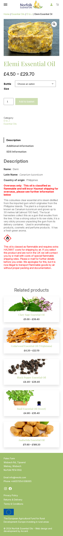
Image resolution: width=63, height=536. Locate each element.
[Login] (51, 5)
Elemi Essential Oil (29, 64)
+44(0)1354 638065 (21, 481)
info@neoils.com (17, 477)
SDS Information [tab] (16, 151)
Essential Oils (18, 14)
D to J (30, 14)
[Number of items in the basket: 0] (57, 5)
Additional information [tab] (20, 145)
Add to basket (26, 101)
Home (7, 14)
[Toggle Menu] (5, 4)
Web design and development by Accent (28, 529)
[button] (54, 24)
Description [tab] (13, 140)
